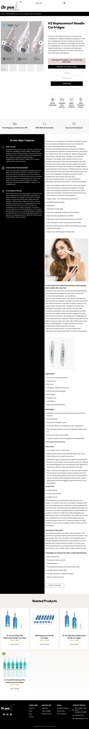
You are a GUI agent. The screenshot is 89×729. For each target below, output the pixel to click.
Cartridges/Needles (11, 14)
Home (2, 14)
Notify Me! (67, 83)
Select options (14, 644)
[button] (64, 2)
